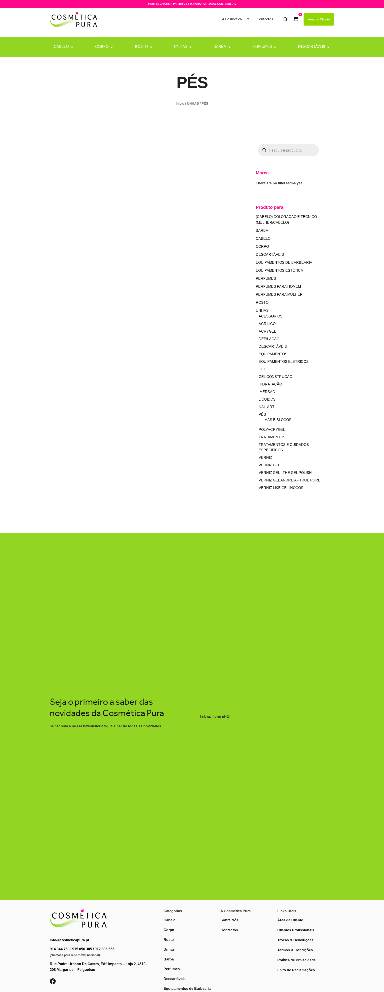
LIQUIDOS (267, 399)
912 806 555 (104, 949)
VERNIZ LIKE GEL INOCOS (281, 488)
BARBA (220, 47)
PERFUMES (262, 47)
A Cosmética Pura (236, 19)
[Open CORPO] (112, 47)
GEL (262, 369)
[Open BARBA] (229, 47)
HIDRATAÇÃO (270, 384)
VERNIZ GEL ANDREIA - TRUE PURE (289, 480)
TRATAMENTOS (272, 437)
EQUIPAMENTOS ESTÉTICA (279, 270)
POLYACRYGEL (272, 429)
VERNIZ (265, 457)
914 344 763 (60, 949)
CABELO (61, 47)
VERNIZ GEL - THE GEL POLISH (285, 473)
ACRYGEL (267, 331)
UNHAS (180, 47)
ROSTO (141, 47)
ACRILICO (267, 324)
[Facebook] (53, 981)
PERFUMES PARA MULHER (279, 294)
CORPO (102, 47)
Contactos (265, 19)
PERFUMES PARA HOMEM (278, 286)
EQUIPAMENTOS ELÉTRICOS (284, 361)
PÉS (262, 414)
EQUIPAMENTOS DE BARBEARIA (284, 262)
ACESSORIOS (270, 316)
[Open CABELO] (72, 47)
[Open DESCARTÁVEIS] (328, 47)
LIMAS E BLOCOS (276, 420)
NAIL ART (266, 407)
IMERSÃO (267, 392)
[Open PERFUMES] (275, 47)
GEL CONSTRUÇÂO (275, 377)
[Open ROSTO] (151, 47)
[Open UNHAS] (190, 47)
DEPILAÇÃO (269, 339)
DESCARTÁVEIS (311, 47)
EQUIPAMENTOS (273, 354)
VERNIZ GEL (269, 465)
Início (180, 103)
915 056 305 (82, 949)
